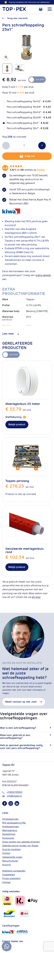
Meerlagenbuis (9, 830)
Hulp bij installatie (11, 849)
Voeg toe (29, 156)
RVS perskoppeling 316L (14, 822)
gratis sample (43, 275)
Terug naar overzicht (17, 18)
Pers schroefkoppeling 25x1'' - (27, 123)
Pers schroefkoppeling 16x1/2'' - (29, 101)
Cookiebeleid (8, 874)
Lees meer (8, 333)
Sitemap (6, 882)
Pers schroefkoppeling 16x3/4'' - (29, 106)
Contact (6, 853)
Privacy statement (11, 878)
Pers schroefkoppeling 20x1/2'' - (29, 112)
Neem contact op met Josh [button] (21, 701)
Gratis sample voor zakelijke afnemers (21, 841)
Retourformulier (10, 861)
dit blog (36, 597)
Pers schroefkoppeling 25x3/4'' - (29, 117)
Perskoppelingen (10, 819)
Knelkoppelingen (10, 826)
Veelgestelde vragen (12, 857)
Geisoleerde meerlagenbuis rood (24, 550)
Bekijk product (16, 424)
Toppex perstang (17, 481)
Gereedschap (8, 834)
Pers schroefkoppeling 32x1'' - (27, 128)
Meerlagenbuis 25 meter (22, 404)
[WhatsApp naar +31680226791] (6, 946)
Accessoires (8, 838)
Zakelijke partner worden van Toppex (20, 845)
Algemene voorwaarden (14, 870)
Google (41, 169)
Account (6, 864)
